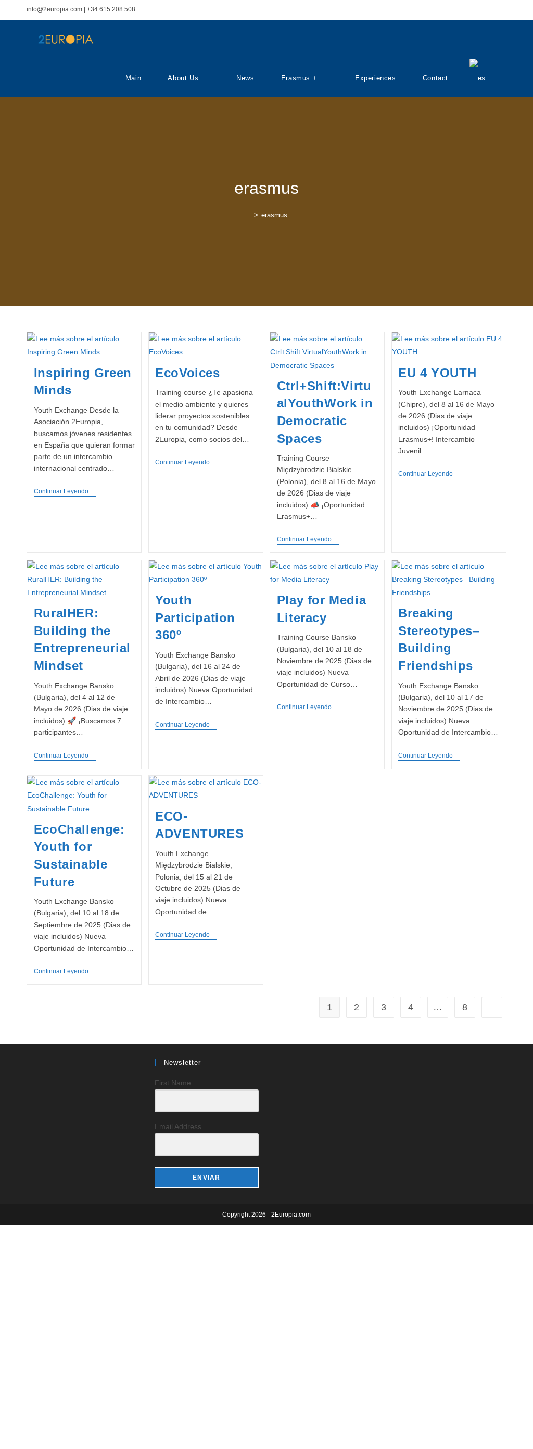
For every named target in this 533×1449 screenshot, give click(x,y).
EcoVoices (187, 373)
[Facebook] (53, 1066)
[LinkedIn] (78, 1066)
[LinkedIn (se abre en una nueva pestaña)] (492, 10)
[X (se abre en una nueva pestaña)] (456, 10)
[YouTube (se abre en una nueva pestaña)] (502, 10)
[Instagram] (65, 1066)
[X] (40, 1066)
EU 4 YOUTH (437, 373)
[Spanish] (477, 78)
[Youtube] (90, 1066)
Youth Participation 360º (195, 617)
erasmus (274, 215)
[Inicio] (248, 215)
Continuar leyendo (65, 492)
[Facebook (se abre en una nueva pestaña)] (468, 10)
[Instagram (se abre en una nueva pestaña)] (480, 10)
